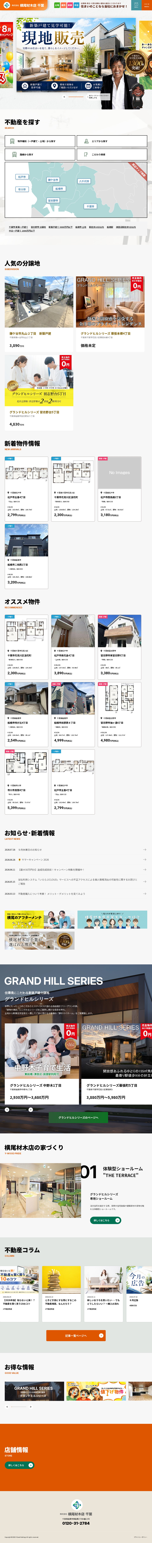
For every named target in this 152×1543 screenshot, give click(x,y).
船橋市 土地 (80, 226)
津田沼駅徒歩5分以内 (126, 226)
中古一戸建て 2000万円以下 (22, 230)
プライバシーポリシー (140, 1537)
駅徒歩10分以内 (96, 226)
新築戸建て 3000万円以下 (61, 226)
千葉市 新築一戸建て (18, 226)
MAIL (136, 7)
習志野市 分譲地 (38, 226)
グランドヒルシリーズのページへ (78, 1117)
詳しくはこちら (101, 1220)
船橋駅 (110, 226)
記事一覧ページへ (76, 1335)
